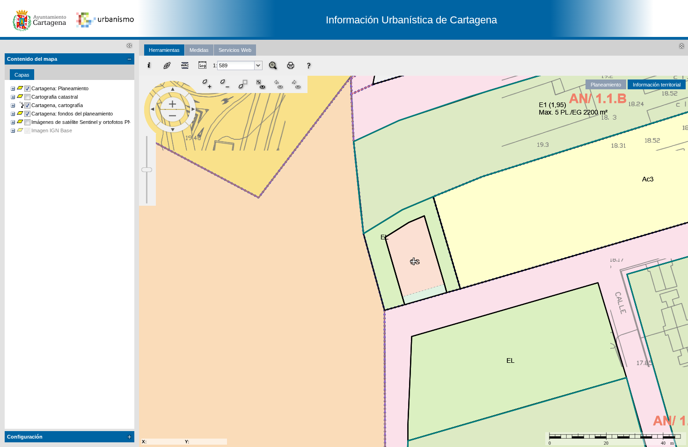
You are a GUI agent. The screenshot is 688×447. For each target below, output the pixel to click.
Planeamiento (606, 84)
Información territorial (657, 84)
